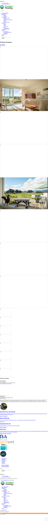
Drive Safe (5, 16)
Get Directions (2, 396)
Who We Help (4, 17)
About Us (3, 462)
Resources (3, 496)
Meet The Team (6, 31)
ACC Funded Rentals (5, 486)
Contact (3, 34)
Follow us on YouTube (5, 465)
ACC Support (6, 26)
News (4, 27)
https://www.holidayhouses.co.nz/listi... (6, 383)
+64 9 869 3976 (6, 511)
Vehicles (5, 497)
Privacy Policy (12, 480)
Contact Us (3, 463)
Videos (5, 24)
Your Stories (4, 29)
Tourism (5, 18)
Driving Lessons (6, 501)
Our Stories (5, 507)
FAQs (5, 25)
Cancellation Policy (7, 502)
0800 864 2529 (4, 510)
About (3, 30)
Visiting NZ (3, 14)
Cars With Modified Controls (8, 19)
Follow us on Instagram (5, 466)
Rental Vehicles (4, 13)
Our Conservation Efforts (7, 32)
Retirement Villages (7, 22)
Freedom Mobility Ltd (5, 480)
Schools (5, 20)
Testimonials (5, 33)
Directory (5, 15)
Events (5, 21)
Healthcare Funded (6, 491)
